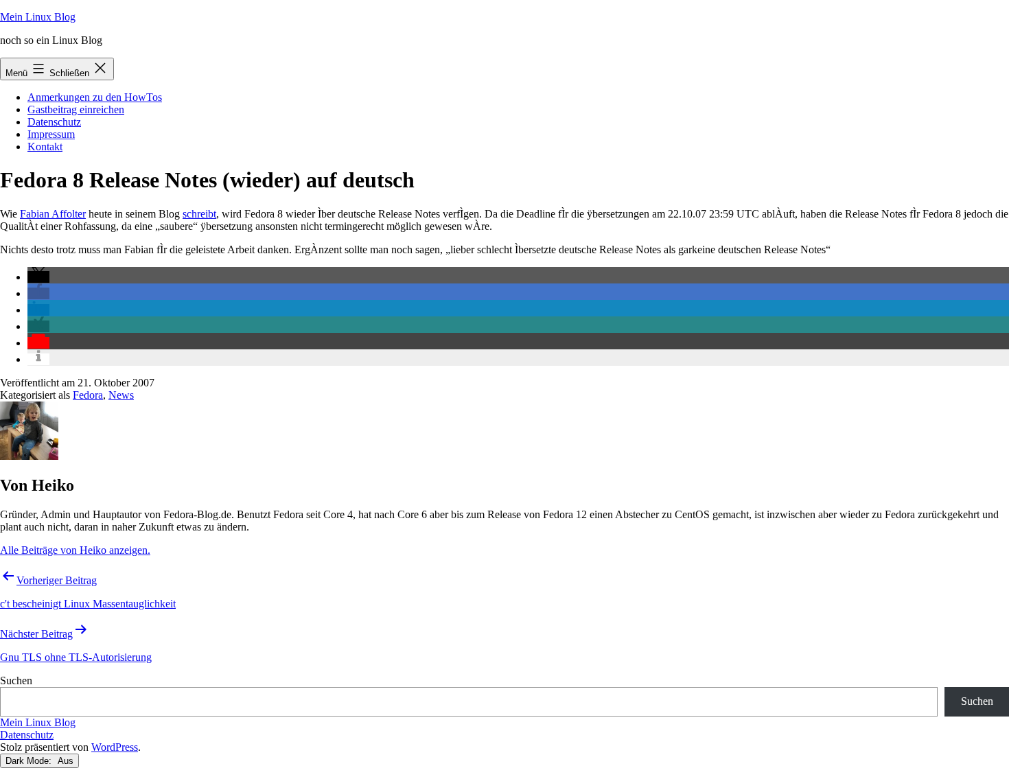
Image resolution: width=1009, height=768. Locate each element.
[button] (38, 277)
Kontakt (44, 146)
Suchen (16, 680)
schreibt (199, 214)
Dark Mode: (29, 761)
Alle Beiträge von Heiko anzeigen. (75, 550)
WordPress (114, 747)
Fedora (88, 395)
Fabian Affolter (53, 214)
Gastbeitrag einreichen (75, 109)
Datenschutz (54, 122)
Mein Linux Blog (38, 17)
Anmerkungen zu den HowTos (94, 97)
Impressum (51, 134)
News (121, 395)
